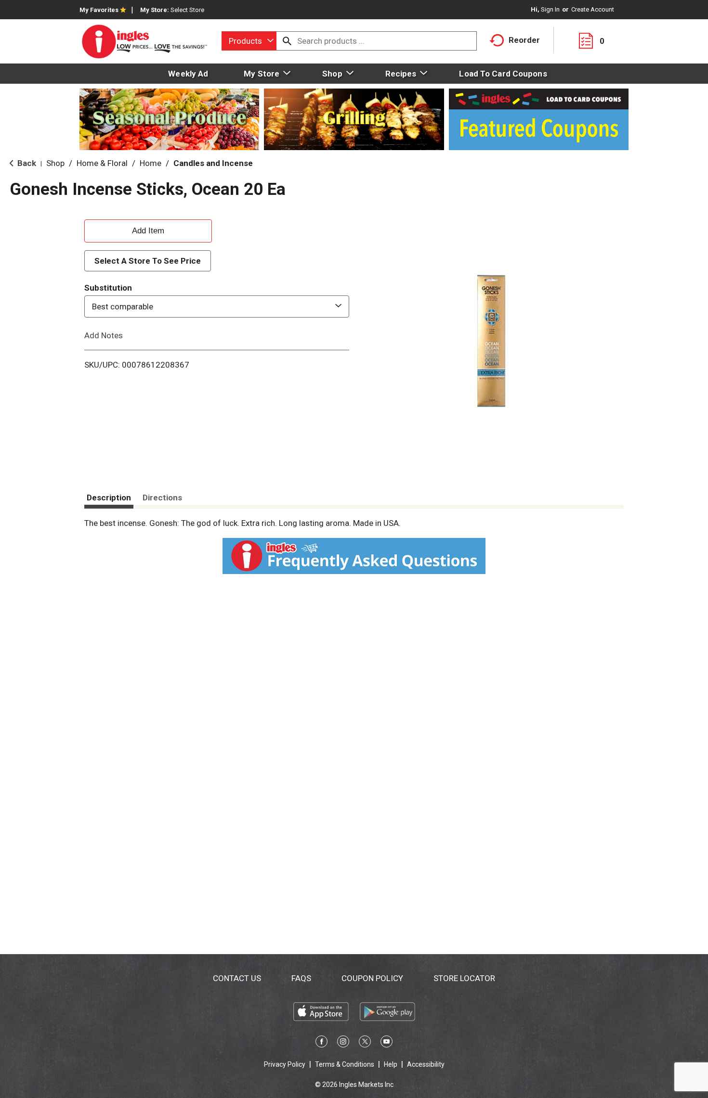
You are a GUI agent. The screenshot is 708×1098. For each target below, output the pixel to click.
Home (150, 163)
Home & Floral (102, 163)
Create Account (592, 9)
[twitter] (365, 1043)
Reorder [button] (524, 40)
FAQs (301, 978)
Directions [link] (162, 497)
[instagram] (343, 1043)
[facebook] (321, 1043)
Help (390, 1064)
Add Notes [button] (103, 335)
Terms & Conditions (344, 1064)
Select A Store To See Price (147, 261)
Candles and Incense (213, 163)
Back (25, 163)
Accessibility (426, 1064)
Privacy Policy (284, 1064)
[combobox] (249, 41)
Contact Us (237, 978)
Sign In (550, 9)
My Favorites (98, 9)
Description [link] (109, 497)
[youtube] (386, 1043)
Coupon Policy (372, 978)
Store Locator (464, 978)
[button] (148, 229)
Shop (55, 163)
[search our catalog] (287, 41)
